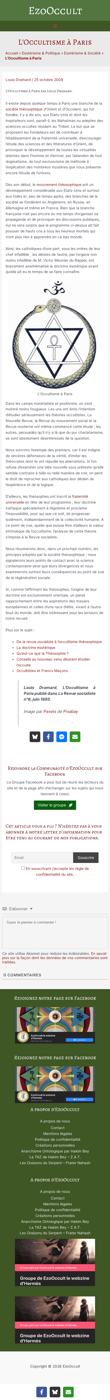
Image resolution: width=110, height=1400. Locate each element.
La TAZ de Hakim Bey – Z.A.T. (55, 1157)
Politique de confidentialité (57, 1139)
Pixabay (70, 711)
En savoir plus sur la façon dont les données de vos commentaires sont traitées (55, 957)
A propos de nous (55, 1121)
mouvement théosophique (59, 184)
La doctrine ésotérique (36, 647)
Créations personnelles (55, 1145)
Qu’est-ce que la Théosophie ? (43, 653)
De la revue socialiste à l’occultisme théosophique (59, 642)
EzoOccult (55, 10)
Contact (58, 1128)
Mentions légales (57, 1133)
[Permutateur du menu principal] (55, 26)
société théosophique (24, 109)
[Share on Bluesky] (35, 736)
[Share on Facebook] (48, 736)
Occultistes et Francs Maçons (42, 671)
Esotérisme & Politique (41, 53)
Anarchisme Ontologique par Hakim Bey (55, 1151)
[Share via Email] (75, 736)
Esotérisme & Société (82, 53)
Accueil (11, 53)
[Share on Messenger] (61, 736)
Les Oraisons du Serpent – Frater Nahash (55, 1163)
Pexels (50, 711)
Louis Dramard (18, 80)
